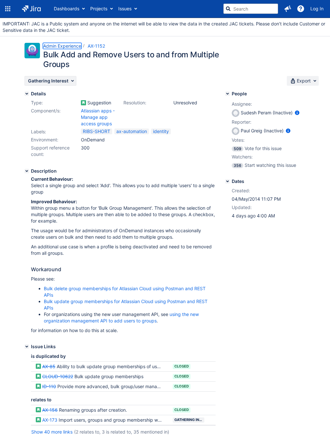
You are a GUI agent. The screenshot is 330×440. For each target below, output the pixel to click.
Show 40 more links (52, 432)
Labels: (38, 131)
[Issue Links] (26, 346)
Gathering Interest (189, 419)
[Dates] (227, 181)
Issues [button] (124, 8)
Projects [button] (98, 8)
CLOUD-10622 (57, 376)
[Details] (26, 93)
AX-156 (50, 410)
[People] (227, 93)
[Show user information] (297, 112)
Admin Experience (62, 46)
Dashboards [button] (66, 8)
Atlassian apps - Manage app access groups (98, 117)
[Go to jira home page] (31, 8)
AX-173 (49, 420)
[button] (7, 8)
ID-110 (49, 386)
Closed (181, 366)
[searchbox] (250, 9)
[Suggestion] (83, 102)
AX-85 (48, 366)
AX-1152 (96, 46)
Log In (317, 8)
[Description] (26, 171)
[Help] (301, 9)
